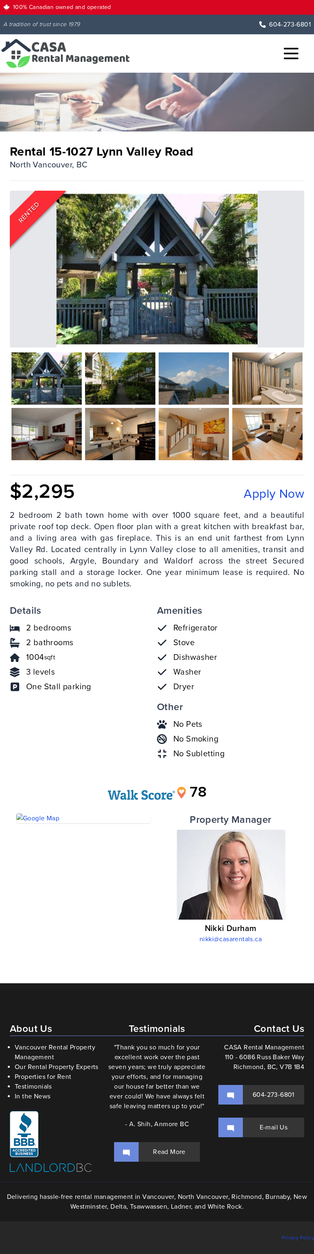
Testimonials (33, 1086)
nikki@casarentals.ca (231, 939)
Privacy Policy (298, 1238)
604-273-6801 (290, 24)
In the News (32, 1096)
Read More (169, 1152)
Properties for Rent (43, 1077)
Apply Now (274, 493)
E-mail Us (274, 1127)
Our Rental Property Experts (57, 1067)
